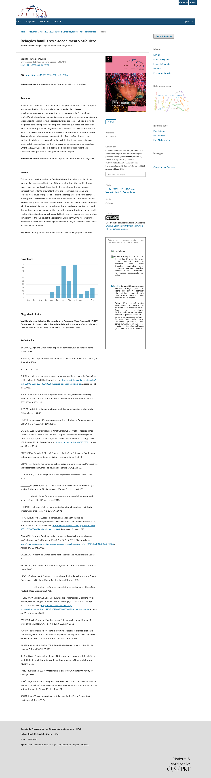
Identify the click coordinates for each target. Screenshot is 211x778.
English (156, 54)
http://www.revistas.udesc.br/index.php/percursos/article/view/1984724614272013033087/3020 (67, 544)
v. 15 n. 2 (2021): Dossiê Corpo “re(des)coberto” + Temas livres (68, 31)
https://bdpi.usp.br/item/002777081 (72, 442)
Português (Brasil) (162, 73)
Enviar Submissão (164, 36)
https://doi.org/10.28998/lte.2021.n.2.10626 (46, 75)
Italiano (157, 68)
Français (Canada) (162, 64)
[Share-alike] (115, 286)
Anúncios (44, 21)
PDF (112, 122)
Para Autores (159, 135)
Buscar (189, 21)
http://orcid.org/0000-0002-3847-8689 (35, 65)
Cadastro (183, 2)
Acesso (193, 2)
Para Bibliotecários (161, 140)
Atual (18, 21)
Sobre (56, 21)
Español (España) (161, 59)
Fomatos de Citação (116, 174)
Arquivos (30, 21)
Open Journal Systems (164, 167)
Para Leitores (159, 131)
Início (23, 31)
